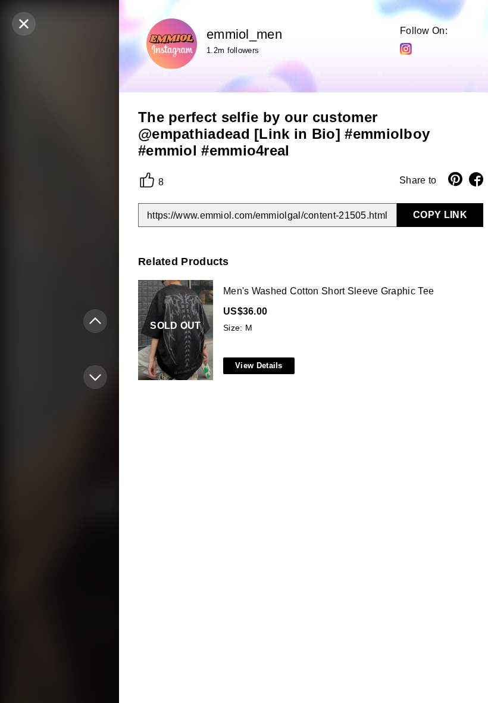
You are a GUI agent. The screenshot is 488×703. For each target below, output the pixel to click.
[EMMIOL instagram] (406, 48)
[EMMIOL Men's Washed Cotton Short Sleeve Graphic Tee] (308, 330)
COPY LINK (440, 215)
